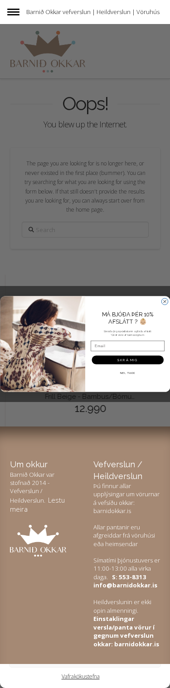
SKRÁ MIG (127, 360)
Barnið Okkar (43, 12)
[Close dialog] (164, 301)
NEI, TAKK (127, 372)
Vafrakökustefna (81, 676)
